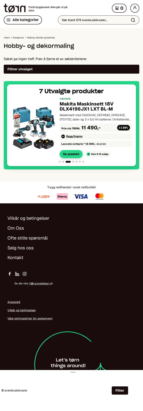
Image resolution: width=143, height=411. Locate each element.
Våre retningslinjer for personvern (30, 318)
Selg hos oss (20, 248)
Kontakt (15, 257)
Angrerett (13, 302)
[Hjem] (15, 8)
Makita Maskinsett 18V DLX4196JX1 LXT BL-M (87, 106)
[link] (71, 128)
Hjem (7, 37)
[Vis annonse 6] (80, 162)
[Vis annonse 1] (60, 162)
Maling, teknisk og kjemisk (41, 37)
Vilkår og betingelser (28, 218)
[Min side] (134, 8)
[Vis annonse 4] (73, 162)
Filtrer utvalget (20, 69)
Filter (119, 390)
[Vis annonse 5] (76, 162)
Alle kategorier (25, 20)
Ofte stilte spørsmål (27, 238)
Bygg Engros (74, 136)
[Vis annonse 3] (68, 162)
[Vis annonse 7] (83, 162)
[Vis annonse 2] (63, 162)
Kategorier (18, 37)
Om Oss (15, 228)
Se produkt (71, 154)
